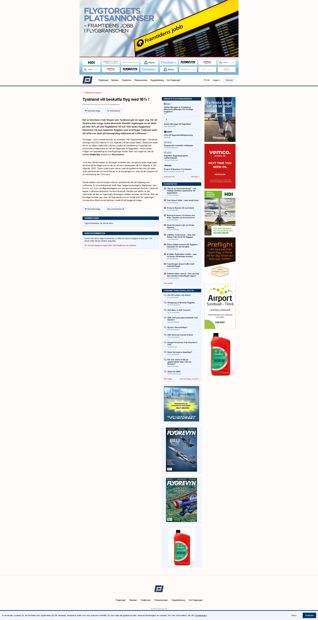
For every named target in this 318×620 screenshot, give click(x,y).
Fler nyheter (168, 283)
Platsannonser (141, 80)
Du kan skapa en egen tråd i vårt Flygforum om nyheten (112, 245)
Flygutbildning (157, 80)
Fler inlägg (168, 379)
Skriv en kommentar (114, 209)
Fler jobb (194, 177)
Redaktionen (115, 104)
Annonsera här (169, 177)
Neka (294, 615)
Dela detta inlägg (94, 111)
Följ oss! (229, 80)
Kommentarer (115, 111)
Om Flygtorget (173, 80)
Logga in (216, 80)
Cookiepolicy (201, 615)
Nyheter (115, 80)
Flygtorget (103, 80)
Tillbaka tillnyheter (93, 93)
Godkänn (309, 615)
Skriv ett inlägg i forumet (189, 379)
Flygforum (126, 80)
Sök (208, 80)
